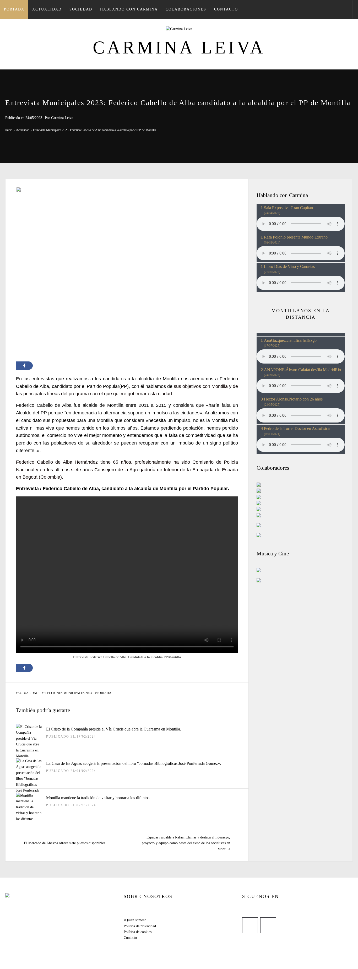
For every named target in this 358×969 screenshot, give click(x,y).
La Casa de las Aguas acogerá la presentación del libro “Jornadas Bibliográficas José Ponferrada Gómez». (133, 763)
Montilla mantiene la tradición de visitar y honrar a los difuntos (97, 797)
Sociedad (80, 9)
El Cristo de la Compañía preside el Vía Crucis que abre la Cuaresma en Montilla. (113, 729)
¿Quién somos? (135, 920)
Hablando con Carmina (129, 9)
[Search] (344, 9)
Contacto (226, 9)
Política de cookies (137, 932)
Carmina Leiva (179, 47)
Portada (14, 9)
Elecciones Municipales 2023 (68, 693)
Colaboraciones (186, 9)
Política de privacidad (140, 926)
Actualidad (47, 9)
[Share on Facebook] (24, 365)
